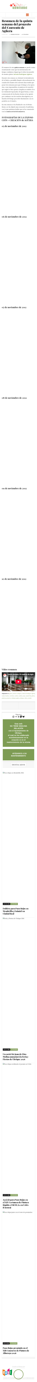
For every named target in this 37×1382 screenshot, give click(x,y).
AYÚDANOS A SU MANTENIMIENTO (19, 754)
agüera (10, 693)
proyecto (8, 698)
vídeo (25, 698)
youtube (29, 698)
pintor (33, 696)
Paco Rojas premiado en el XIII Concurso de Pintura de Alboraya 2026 (16, 1350)
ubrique (22, 698)
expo (24, 696)
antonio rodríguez (17, 693)
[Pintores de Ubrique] (18, 6)
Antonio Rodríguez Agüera (28, 693)
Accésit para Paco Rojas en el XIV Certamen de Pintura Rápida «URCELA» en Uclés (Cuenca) (16, 1203)
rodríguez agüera (15, 698)
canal (3, 696)
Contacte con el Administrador (25, 1378)
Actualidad (25, 34)
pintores (4, 698)
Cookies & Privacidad (9, 1378)
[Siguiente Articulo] (26, 705)
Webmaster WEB (15, 34)
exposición (28, 696)
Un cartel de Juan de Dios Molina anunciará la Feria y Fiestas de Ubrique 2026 (15, 1057)
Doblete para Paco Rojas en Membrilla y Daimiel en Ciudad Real (15, 911)
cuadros (20, 696)
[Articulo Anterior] (10, 705)
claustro (7, 696)
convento (11, 696)
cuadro (16, 696)
